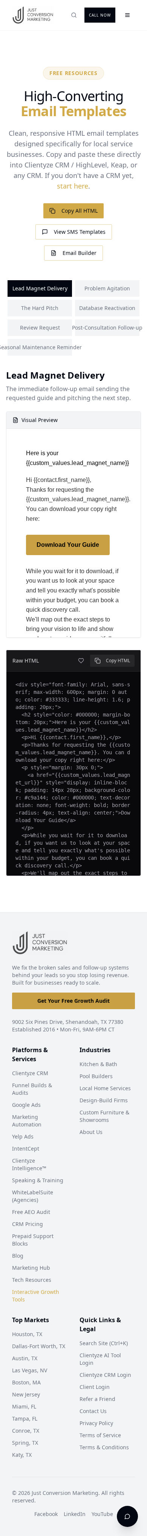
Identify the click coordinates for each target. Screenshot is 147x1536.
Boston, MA (26, 1382)
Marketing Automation (26, 1120)
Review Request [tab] (40, 327)
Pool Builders (96, 1076)
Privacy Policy (96, 1423)
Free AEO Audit (31, 1211)
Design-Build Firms (104, 1100)
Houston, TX (27, 1334)
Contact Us (93, 1411)
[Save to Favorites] (81, 661)
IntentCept (25, 1148)
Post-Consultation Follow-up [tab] (107, 327)
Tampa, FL (24, 1418)
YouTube (102, 1514)
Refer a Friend (97, 1399)
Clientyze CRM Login (105, 1374)
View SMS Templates (80, 231)
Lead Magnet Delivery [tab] (39, 288)
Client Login (95, 1386)
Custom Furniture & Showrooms (104, 1116)
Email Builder (79, 252)
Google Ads (26, 1104)
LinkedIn (75, 1514)
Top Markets (30, 1320)
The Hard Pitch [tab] (39, 307)
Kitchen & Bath (98, 1064)
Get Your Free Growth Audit (73, 1000)
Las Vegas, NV (29, 1370)
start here (72, 185)
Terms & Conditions (104, 1447)
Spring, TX (25, 1442)
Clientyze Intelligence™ (29, 1164)
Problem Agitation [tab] (107, 288)
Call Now (100, 15)
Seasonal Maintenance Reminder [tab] (40, 347)
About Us (91, 1132)
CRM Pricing (27, 1224)
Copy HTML (118, 660)
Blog (17, 1255)
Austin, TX (24, 1358)
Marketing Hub (31, 1267)
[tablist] (73, 318)
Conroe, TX (25, 1430)
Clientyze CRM (30, 1073)
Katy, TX (22, 1454)
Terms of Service (100, 1435)
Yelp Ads (23, 1136)
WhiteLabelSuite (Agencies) (32, 1196)
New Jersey (26, 1394)
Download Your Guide (68, 545)
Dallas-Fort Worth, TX (38, 1346)
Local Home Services (105, 1088)
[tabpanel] (73, 622)
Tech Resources (31, 1279)
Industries (95, 1050)
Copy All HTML (79, 210)
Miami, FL (24, 1406)
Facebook (46, 1514)
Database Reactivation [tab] (107, 307)
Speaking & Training (37, 1180)
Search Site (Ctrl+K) (104, 1343)
